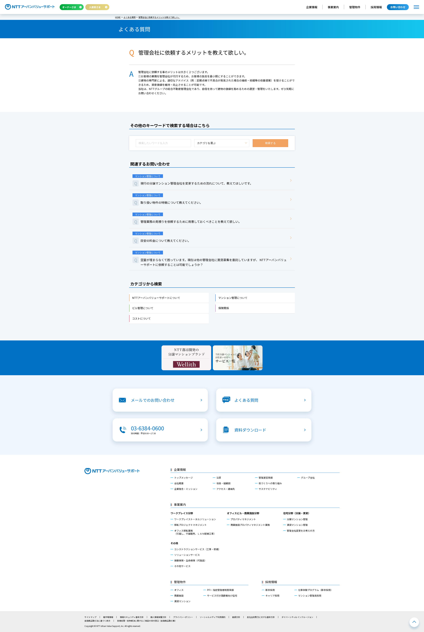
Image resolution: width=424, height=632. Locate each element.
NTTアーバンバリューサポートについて (156, 298)
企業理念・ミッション (185, 488)
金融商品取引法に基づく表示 (97, 621)
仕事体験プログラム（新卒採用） (315, 589)
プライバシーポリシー (183, 617)
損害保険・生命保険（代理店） (190, 560)
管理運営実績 (266, 477)
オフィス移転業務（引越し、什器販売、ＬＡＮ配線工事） (195, 532)
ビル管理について (142, 308)
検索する (270, 143)
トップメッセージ (183, 477)
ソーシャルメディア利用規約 (212, 617)
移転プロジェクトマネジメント (190, 524)
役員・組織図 (223, 483)
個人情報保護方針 (158, 617)
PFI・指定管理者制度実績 (220, 589)
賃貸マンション (182, 601)
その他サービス (182, 566)
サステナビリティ (268, 488)
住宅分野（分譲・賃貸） (297, 513)
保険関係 (223, 308)
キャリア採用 (272, 595)
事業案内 (333, 7)
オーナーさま (69, 7)
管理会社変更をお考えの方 (301, 530)
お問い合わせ (397, 7)
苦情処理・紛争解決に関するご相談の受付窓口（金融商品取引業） (147, 621)
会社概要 (179, 483)
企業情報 (311, 7)
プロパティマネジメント (243, 519)
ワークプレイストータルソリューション (195, 519)
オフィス (179, 589)
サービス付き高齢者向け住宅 (222, 595)
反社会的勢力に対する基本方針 (261, 617)
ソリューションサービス (187, 554)
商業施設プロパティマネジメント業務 (250, 524)
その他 (174, 543)
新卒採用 (270, 589)
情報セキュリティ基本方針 (132, 617)
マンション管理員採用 (309, 595)
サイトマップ (90, 617)
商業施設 (179, 595)
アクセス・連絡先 (225, 488)
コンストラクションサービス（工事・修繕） (197, 549)
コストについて (141, 318)
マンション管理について (232, 298)
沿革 (218, 477)
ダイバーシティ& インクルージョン (297, 617)
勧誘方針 (236, 617)
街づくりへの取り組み (270, 483)
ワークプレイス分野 (182, 513)
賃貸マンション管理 (297, 524)
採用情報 (376, 7)
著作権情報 (108, 617)
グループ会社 (308, 477)
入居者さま (95, 7)
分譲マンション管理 (297, 519)
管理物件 (354, 7)
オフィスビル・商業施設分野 (243, 513)
